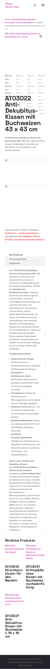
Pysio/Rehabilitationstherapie (23, 19)
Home (7, 19)
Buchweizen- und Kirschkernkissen (19, 23)
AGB (39, 662)
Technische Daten (18, 259)
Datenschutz (34, 659)
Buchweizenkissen (36, 239)
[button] (40, 36)
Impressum (31, 662)
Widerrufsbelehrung (17, 662)
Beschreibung (15, 255)
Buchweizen (20, 239)
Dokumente (14, 263)
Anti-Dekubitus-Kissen (29, 236)
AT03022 (9, 239)
